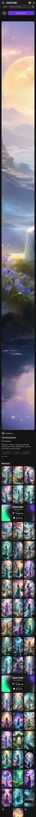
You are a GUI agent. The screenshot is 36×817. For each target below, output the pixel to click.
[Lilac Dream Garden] (7, 740)
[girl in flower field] (7, 627)
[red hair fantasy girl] (18, 759)
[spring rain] (7, 475)
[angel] (29, 740)
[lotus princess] (7, 646)
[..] (7, 721)
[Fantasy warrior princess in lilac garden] (7, 608)
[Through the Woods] (18, 721)
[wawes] (18, 798)
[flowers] (18, 531)
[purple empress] (18, 627)
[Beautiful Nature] (29, 494)
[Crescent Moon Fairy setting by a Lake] (29, 798)
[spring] (18, 702)
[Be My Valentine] (7, 778)
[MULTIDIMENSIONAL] (7, 702)
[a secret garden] (18, 740)
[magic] (18, 778)
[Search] (33, 7)
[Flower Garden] (7, 589)
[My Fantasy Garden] (29, 569)
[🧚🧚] (18, 646)
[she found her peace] (18, 569)
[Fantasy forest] (29, 627)
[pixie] (29, 646)
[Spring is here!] (29, 721)
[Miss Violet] (29, 475)
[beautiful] (29, 778)
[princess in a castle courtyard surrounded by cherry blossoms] (18, 494)
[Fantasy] (7, 569)
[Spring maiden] (18, 475)
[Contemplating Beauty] (7, 665)
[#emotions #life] (7, 550)
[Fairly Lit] (7, 494)
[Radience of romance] (29, 531)
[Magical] (29, 759)
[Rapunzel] (18, 665)
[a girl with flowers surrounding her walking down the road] (29, 550)
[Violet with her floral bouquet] (29, 589)
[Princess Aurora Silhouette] (18, 589)
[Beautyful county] (29, 702)
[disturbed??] (18, 550)
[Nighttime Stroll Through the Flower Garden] (7, 798)
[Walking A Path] (18, 608)
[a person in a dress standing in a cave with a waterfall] (7, 759)
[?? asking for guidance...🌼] (7, 531)
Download (22, 13)
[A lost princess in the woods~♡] (29, 608)
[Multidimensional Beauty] (29, 665)
